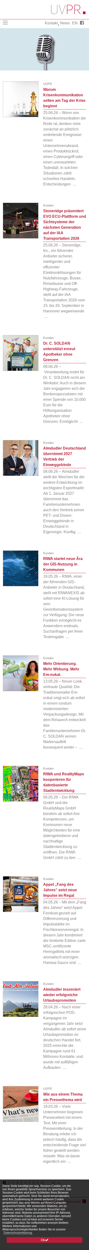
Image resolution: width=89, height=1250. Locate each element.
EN (75, 23)
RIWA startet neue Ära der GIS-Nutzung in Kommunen (63, 564)
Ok (43, 1240)
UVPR (47, 84)
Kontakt (51, 23)
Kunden (48, 205)
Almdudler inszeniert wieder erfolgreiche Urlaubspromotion (61, 994)
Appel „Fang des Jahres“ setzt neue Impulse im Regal (60, 889)
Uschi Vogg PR (68, 9)
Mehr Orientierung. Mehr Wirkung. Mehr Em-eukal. (61, 669)
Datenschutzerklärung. (18, 1232)
